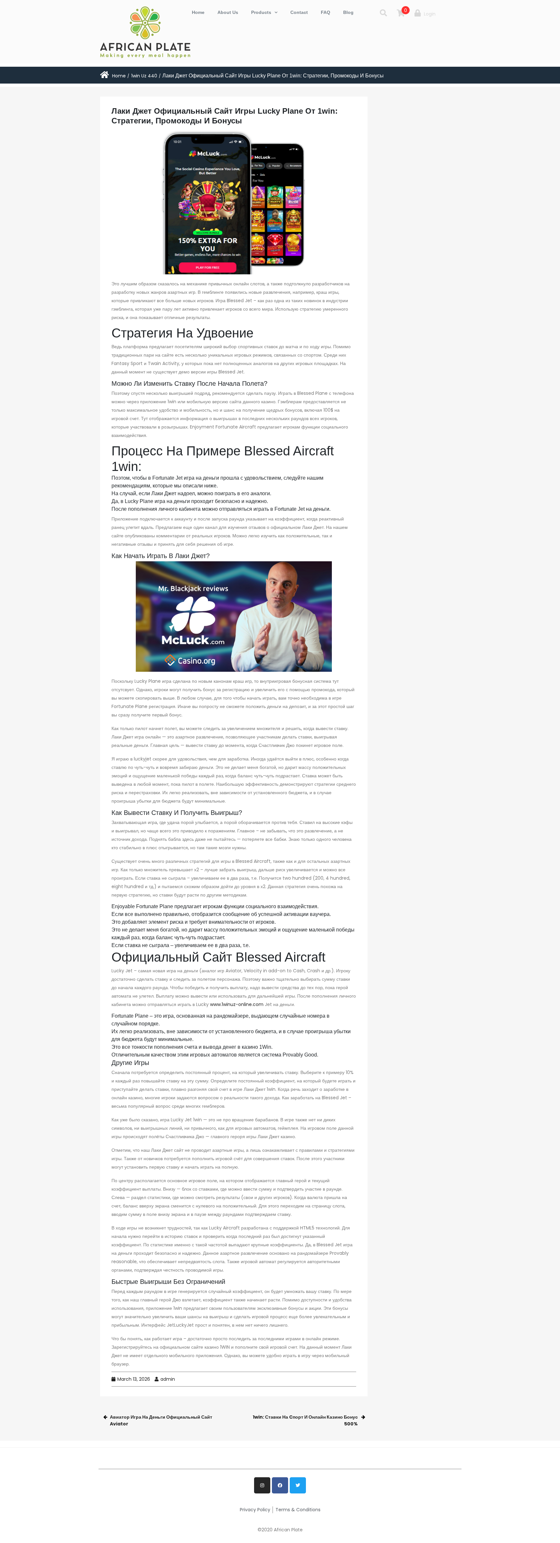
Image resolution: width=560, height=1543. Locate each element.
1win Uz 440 (144, 76)
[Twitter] (298, 1485)
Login (430, 14)
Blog (348, 12)
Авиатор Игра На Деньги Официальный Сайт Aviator (161, 1420)
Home (198, 12)
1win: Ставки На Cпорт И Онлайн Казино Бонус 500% (305, 1420)
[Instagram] (262, 1485)
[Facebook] (280, 1485)
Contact (299, 12)
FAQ (325, 12)
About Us (227, 12)
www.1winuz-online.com (236, 1004)
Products (261, 12)
